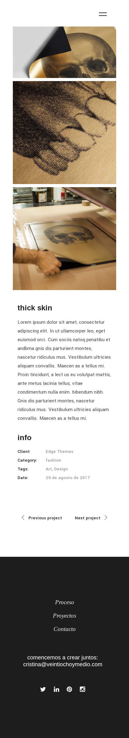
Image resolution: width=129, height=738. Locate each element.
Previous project (45, 518)
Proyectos (64, 615)
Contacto (65, 629)
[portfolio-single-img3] (64, 238)
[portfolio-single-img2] (64, 132)
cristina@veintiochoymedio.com (62, 664)
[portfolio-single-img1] (64, 52)
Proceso (64, 602)
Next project (88, 518)
